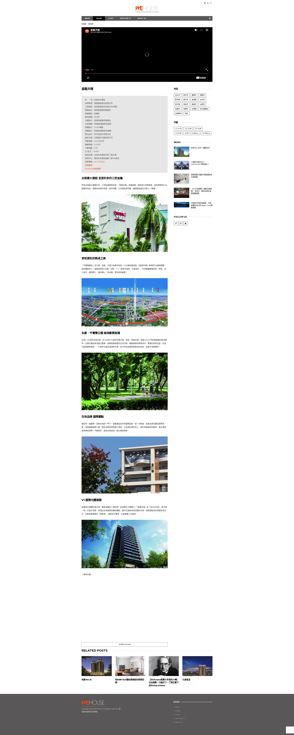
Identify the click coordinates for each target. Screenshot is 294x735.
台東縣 (194, 109)
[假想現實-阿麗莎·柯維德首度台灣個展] (181, 179)
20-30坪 (188, 129)
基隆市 (194, 95)
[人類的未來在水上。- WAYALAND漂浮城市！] (181, 165)
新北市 (185, 95)
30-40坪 (198, 129)
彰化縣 (177, 104)
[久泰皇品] (197, 666)
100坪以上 (206, 133)
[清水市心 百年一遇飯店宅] (181, 152)
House (99, 18)
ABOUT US (141, 18)
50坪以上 (195, 133)
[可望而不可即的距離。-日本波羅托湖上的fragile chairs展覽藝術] (181, 204)
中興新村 (178, 113)
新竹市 (185, 100)
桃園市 (202, 95)
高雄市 (177, 109)
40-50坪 (178, 133)
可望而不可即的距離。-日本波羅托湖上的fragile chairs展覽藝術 (201, 205)
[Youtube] (208, 3)
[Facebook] (205, 3)
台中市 (202, 100)
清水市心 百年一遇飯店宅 (200, 148)
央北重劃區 (204, 109)
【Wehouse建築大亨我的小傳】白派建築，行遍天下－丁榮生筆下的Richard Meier (164, 682)
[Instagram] (211, 3)
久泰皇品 (186, 679)
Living (110, 18)
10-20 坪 (178, 129)
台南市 (202, 104)
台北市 (177, 95)
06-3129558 (99, 162)
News (87, 18)
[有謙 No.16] (97, 666)
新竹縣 (177, 100)
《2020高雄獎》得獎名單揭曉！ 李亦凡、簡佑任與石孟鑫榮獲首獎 (201, 191)
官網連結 (88, 165)
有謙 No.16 (87, 679)
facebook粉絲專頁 (93, 169)
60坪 (187, 133)
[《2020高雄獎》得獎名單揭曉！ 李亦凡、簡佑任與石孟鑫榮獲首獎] (181, 193)
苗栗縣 (194, 100)
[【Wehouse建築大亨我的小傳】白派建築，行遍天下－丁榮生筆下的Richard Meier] (164, 666)
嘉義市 (194, 104)
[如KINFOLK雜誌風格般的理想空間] (130, 666)
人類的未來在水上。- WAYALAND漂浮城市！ (200, 163)
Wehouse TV (125, 18)
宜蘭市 (185, 109)
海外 (186, 113)
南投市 (185, 104)
